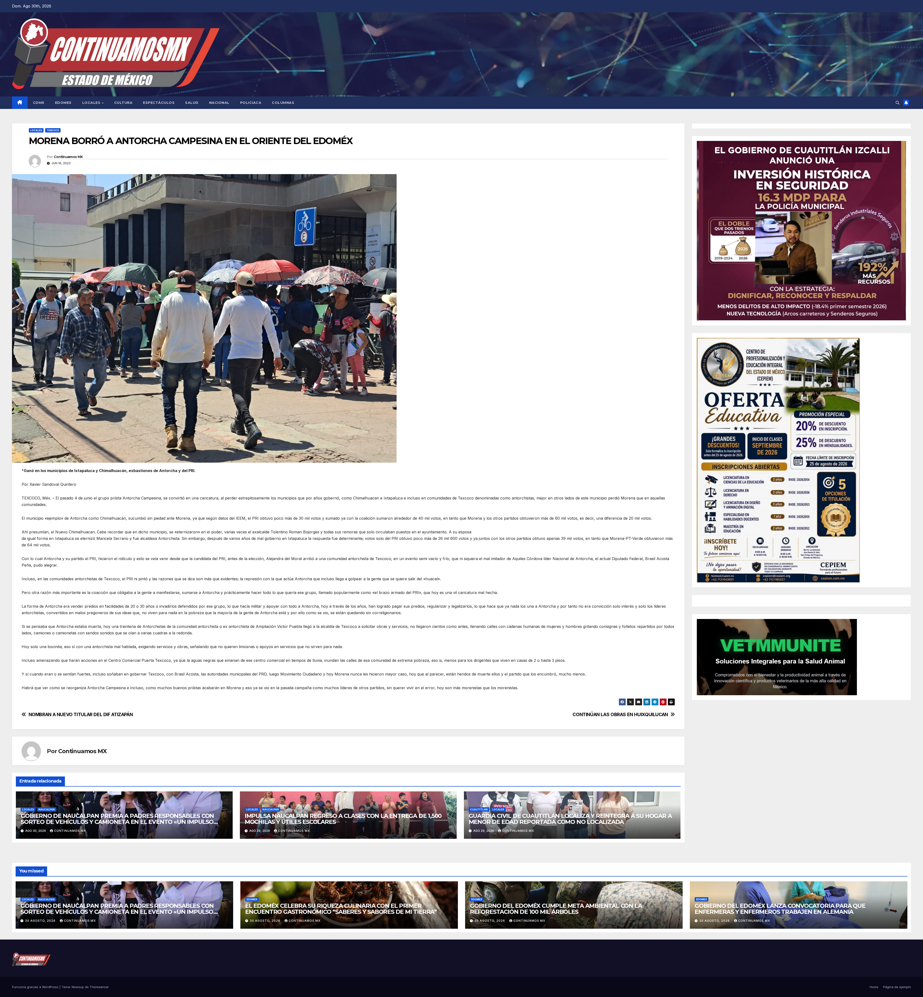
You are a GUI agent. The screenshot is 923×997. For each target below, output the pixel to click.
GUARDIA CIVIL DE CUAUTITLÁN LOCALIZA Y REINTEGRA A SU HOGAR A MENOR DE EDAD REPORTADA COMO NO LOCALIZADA (570, 818)
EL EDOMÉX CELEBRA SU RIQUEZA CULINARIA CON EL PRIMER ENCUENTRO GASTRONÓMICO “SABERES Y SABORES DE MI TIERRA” (341, 908)
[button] (897, 102)
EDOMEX (63, 103)
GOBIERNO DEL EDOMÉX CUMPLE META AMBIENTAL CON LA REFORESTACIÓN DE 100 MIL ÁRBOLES (556, 908)
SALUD (192, 103)
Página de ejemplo (897, 987)
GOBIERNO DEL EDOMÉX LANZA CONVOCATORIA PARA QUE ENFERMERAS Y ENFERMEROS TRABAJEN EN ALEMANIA (780, 908)
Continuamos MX (68, 157)
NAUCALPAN (46, 809)
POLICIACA (251, 103)
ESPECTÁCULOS (159, 103)
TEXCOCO (53, 130)
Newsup (78, 987)
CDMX (38, 103)
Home (874, 987)
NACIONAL (219, 103)
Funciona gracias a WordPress (35, 987)
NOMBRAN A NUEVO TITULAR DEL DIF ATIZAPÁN (81, 714)
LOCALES (91, 103)
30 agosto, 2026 (40, 920)
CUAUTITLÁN (479, 809)
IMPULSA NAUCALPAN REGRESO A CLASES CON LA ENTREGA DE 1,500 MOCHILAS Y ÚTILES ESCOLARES (343, 818)
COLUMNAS (283, 103)
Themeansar (99, 987)
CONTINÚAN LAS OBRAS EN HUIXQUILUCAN (620, 714)
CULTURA (123, 103)
